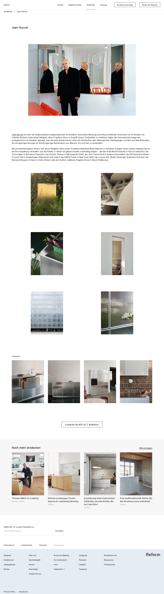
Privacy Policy (9, 591)
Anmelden (59, 530)
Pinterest (82, 560)
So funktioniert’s (60, 560)
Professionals (109, 564)
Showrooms (108, 560)
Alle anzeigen (145, 447)
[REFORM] (153, 554)
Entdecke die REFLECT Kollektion (82, 424)
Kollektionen (9, 560)
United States (26, 545)
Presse (31, 564)
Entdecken (8, 11)
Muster (7, 569)
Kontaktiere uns (110, 555)
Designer (7, 555)
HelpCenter (58, 569)
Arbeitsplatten (9, 564)
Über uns (32, 555)
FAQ (55, 564)
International (9, 545)
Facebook (83, 569)
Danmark (43, 545)
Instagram (83, 555)
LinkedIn (82, 564)
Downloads (33, 569)
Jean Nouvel (17, 134)
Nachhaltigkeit (34, 560)
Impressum (23, 591)
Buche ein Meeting (61, 555)
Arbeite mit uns (35, 573)
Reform (7, 4)
